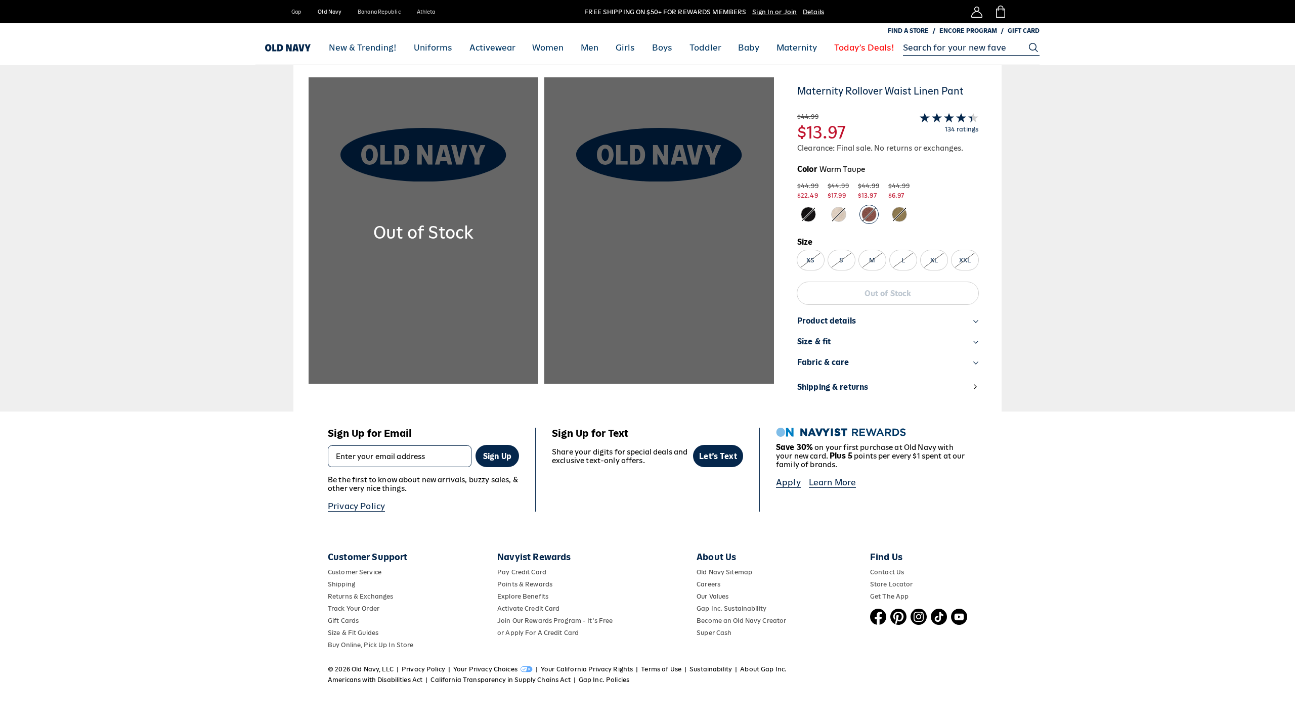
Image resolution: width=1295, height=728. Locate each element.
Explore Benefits (522, 596)
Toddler (705, 47)
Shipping (341, 584)
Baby (748, 47)
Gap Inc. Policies (604, 680)
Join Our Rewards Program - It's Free (555, 620)
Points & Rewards (524, 584)
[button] (541, 244)
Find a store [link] (908, 30)
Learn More (832, 482)
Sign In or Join (774, 12)
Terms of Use (661, 669)
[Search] (1033, 47)
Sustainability (710, 669)
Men (589, 47)
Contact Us (887, 572)
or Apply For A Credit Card (538, 632)
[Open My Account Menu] (976, 11)
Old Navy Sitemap (724, 572)
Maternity (796, 47)
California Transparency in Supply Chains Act (500, 680)
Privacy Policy (356, 506)
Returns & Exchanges (360, 596)
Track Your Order (353, 608)
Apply (788, 482)
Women (548, 47)
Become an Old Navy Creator (741, 620)
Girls (625, 47)
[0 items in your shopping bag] (999, 11)
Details (813, 12)
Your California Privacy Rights (587, 669)
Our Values (712, 596)
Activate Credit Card (528, 608)
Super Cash (714, 632)
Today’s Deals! (864, 47)
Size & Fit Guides (353, 632)
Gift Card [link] (1024, 30)
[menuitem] (362, 47)
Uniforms (433, 47)
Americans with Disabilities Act (375, 680)
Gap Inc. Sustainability (731, 608)
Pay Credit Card (521, 572)
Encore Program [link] (968, 30)
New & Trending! (363, 47)
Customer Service (354, 572)
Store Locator (891, 584)
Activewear (492, 47)
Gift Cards (343, 620)
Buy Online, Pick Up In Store (370, 645)
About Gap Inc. (763, 669)
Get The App (889, 596)
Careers (708, 584)
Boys (662, 47)
